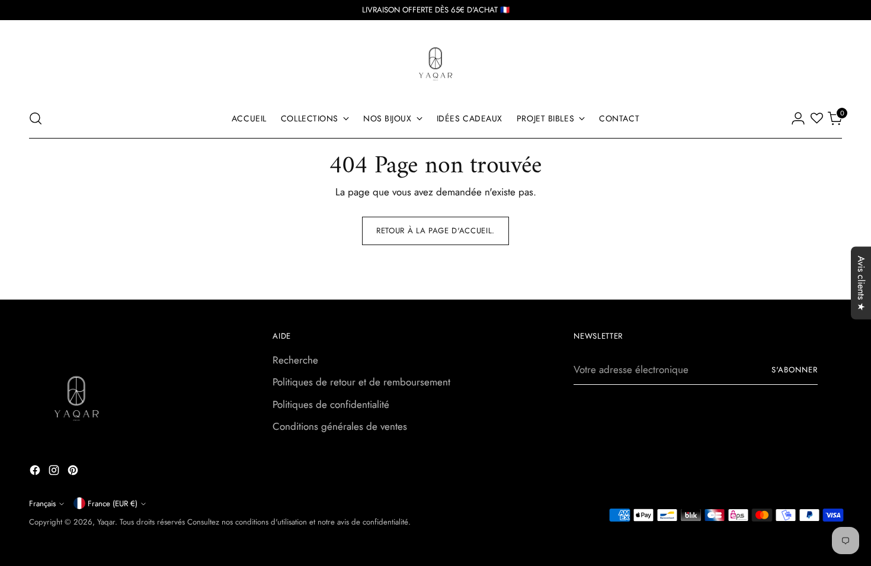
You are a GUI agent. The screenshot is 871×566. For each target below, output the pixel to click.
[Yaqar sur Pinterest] (74, 472)
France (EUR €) (112, 503)
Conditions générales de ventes (340, 426)
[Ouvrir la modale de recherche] (35, 118)
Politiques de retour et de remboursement (361, 382)
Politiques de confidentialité (331, 404)
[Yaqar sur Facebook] (36, 472)
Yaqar (106, 522)
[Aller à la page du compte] (798, 118)
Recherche (295, 360)
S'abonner (794, 369)
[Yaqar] (435, 62)
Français (42, 503)
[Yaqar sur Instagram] (55, 472)
